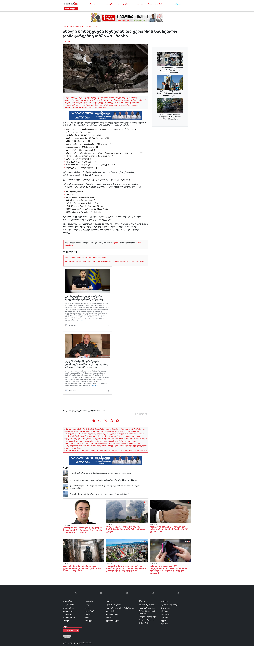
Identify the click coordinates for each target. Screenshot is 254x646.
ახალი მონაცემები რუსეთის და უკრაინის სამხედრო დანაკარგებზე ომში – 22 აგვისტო (105, 480)
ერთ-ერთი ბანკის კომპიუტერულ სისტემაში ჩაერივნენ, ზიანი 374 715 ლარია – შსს (169, 529)
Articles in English (155, 4)
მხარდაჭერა (70, 9)
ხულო (87, 608)
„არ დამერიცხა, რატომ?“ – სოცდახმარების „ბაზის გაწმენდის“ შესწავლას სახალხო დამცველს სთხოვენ (169, 569)
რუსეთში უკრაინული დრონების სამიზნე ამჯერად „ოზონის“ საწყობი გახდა (100, 473)
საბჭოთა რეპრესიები (148, 617)
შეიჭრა (116, 243)
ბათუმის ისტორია (146, 620)
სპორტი (164, 611)
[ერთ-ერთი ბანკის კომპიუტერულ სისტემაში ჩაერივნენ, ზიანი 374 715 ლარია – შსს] (170, 511)
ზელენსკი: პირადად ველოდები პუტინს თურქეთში (85, 257)
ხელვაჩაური (90, 611)
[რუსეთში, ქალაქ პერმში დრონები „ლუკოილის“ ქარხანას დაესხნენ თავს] (65, 494)
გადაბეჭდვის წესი (141, 414)
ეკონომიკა (165, 614)
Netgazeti (178, 4)
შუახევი (88, 614)
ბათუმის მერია (112, 614)
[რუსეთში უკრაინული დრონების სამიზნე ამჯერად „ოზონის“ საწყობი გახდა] (65, 473)
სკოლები (164, 617)
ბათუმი (109, 4)
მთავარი (66, 26)
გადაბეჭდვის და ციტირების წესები (77, 643)
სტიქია (109, 617)
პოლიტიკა (165, 608)
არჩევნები (110, 611)
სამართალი (138, 4)
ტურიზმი (164, 624)
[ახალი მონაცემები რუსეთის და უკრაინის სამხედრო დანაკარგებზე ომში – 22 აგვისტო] (65, 480)
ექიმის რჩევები (112, 621)
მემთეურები (144, 623)
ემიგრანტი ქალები (147, 608)
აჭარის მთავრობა (113, 605)
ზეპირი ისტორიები (147, 605)
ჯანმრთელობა (69, 617)
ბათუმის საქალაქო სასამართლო (120, 608)
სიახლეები (74, 26)
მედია (163, 621)
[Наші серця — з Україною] (71, 4)
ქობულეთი (89, 621)
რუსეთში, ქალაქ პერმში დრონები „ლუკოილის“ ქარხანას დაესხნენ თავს (99, 494)
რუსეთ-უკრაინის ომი (88, 26)
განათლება (122, 4)
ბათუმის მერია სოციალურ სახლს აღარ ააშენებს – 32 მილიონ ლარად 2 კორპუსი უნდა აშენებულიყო (126, 568)
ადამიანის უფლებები (169, 605)
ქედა (87, 617)
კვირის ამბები (68, 608)
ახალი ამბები (95, 4)
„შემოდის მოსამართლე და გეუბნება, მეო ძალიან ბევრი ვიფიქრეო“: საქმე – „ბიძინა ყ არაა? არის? (83, 530)
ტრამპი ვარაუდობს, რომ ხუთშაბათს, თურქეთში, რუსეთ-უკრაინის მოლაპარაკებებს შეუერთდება (104, 261)
